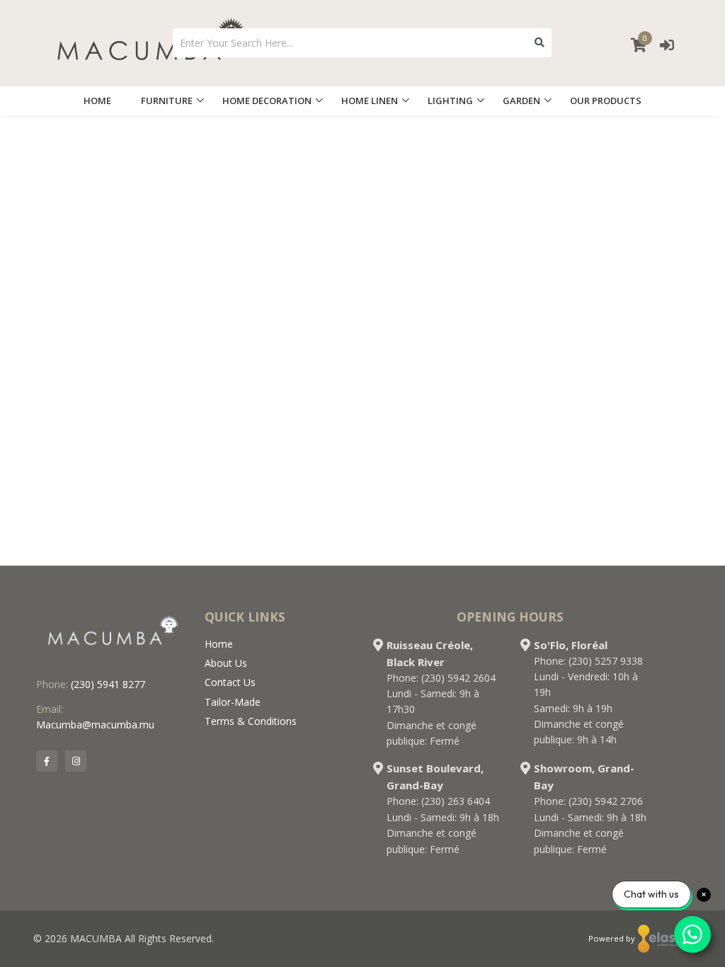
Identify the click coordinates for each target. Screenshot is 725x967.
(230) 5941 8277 (108, 684)
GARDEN (521, 100)
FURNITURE (167, 100)
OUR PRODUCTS (605, 100)
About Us (226, 663)
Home (219, 644)
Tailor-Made (233, 702)
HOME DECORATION (267, 100)
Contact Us (230, 682)
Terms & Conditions (251, 721)
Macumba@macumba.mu (95, 724)
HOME (97, 100)
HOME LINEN (369, 100)
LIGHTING (450, 100)
